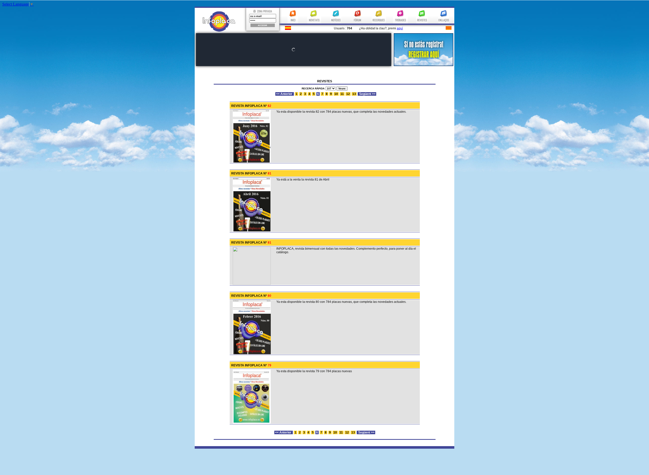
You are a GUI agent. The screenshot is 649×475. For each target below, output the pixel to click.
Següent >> (367, 94)
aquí (400, 28)
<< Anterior (284, 94)
